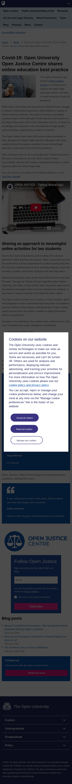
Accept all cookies (24, 418)
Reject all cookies (24, 429)
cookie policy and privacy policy (29, 385)
